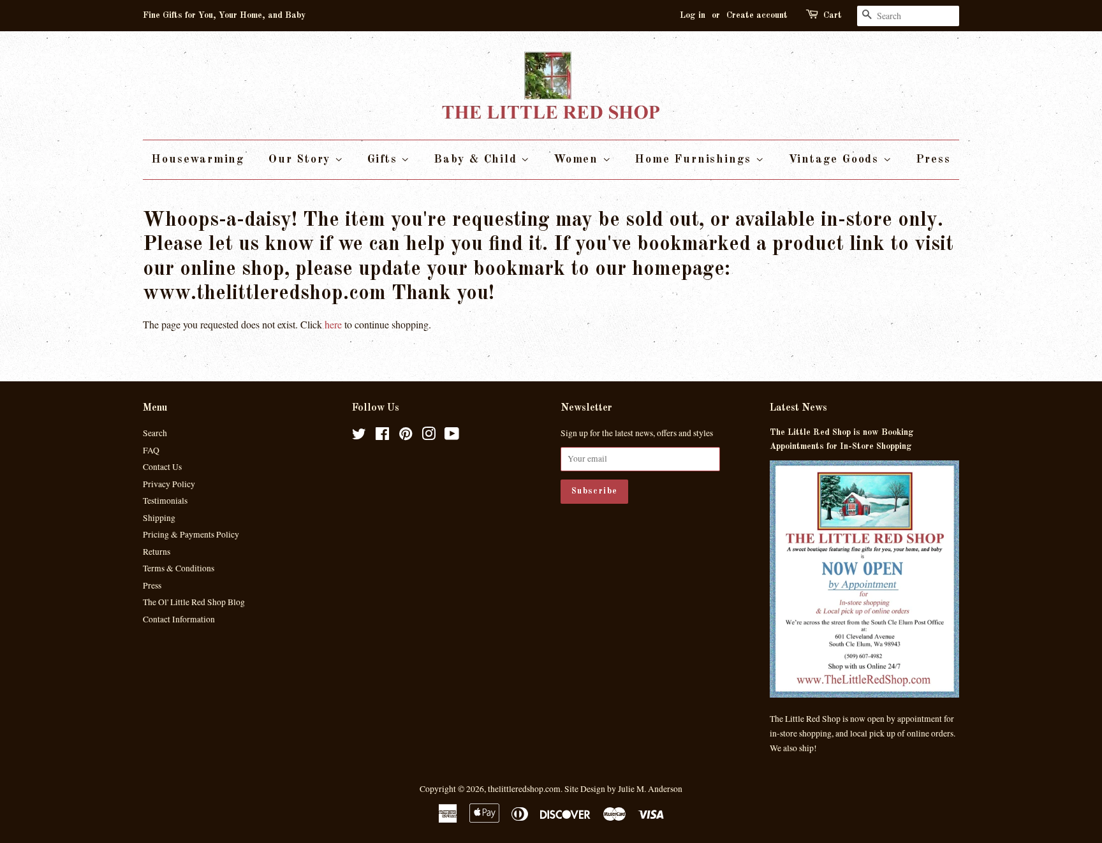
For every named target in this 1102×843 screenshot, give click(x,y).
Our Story (301, 159)
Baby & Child (477, 159)
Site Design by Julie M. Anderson (623, 789)
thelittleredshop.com (524, 789)
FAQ (151, 450)
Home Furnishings (695, 159)
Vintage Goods (835, 159)
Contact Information (179, 619)
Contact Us (162, 467)
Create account (757, 15)
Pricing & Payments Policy (191, 534)
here (333, 324)
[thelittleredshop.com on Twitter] (359, 436)
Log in (692, 15)
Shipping (159, 518)
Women (578, 159)
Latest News (798, 408)
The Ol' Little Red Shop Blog (194, 602)
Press (933, 159)
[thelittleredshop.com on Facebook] (382, 436)
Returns (156, 551)
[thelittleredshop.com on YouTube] (451, 436)
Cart (832, 15)
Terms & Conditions (178, 568)
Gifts (384, 159)
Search (155, 433)
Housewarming (198, 159)
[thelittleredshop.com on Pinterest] (406, 436)
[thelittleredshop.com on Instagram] (429, 436)
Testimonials (165, 500)
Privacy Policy (169, 484)
